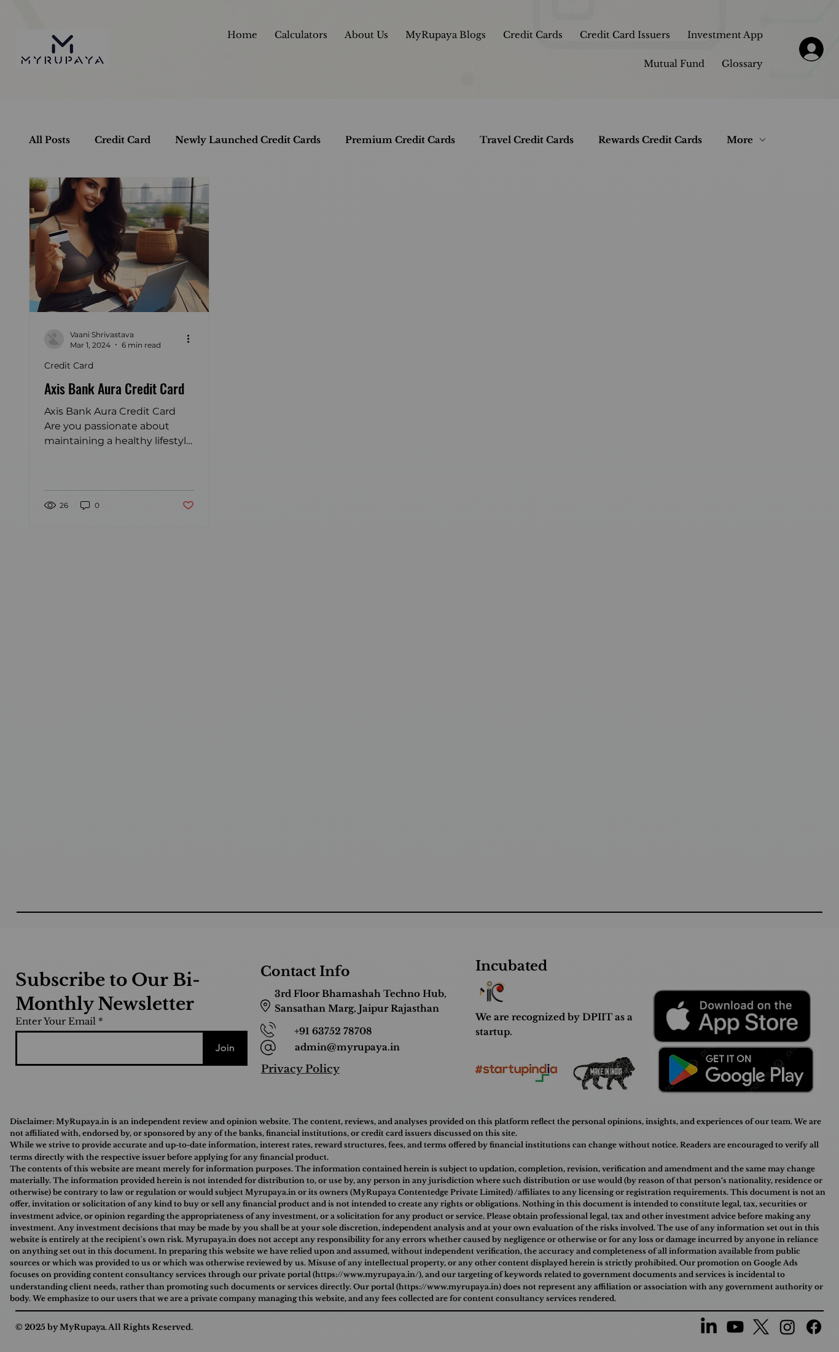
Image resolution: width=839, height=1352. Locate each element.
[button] (621, 526)
